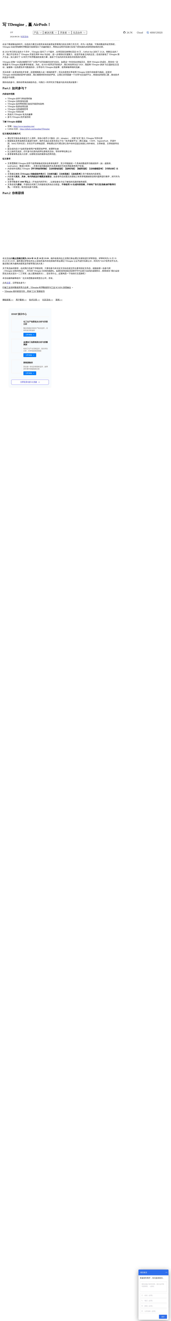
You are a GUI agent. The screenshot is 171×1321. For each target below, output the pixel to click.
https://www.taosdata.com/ (24, 126)
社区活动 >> (47, 300)
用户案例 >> (21, 300)
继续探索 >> (8, 300)
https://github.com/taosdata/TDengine (35, 129)
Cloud (140, 32)
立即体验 (28, 335)
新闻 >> (59, 300)
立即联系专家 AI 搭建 (28, 382)
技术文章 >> (34, 300)
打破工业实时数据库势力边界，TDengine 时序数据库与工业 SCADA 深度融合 (37, 287)
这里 (9, 283)
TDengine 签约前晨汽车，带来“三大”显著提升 (25, 291)
